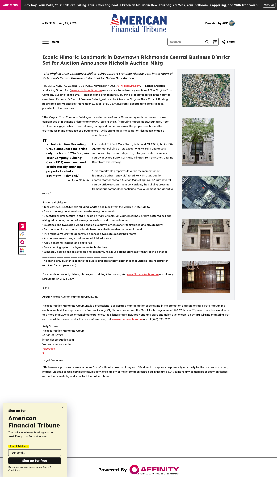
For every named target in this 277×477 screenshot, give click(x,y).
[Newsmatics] (22, 251)
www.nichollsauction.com (86, 90)
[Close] (62, 407)
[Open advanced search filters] (214, 42)
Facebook (48, 348)
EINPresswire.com (129, 85)
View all (269, 5)
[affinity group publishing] (22, 242)
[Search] (207, 42)
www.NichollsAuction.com (143, 274)
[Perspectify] (22, 234)
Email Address (19, 446)
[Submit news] (22, 226)
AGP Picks (10, 5)
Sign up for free (34, 461)
